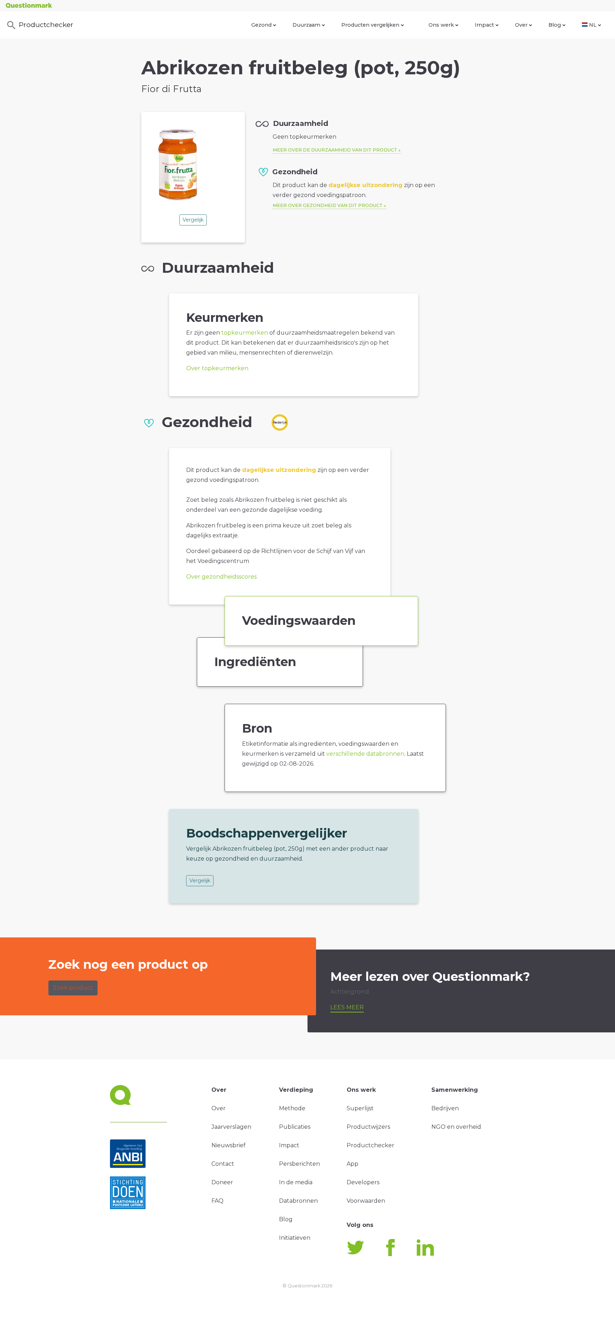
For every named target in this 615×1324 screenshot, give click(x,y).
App (352, 1163)
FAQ (217, 1200)
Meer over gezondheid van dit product (328, 205)
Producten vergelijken (370, 25)
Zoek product (73, 987)
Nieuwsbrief (228, 1145)
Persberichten (299, 1163)
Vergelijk (193, 220)
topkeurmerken (244, 332)
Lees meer (347, 1007)
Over (521, 25)
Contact (222, 1163)
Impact (484, 25)
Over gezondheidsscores (221, 576)
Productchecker (46, 24)
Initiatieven (294, 1237)
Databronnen (298, 1200)
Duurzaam (306, 25)
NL (592, 25)
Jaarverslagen (231, 1126)
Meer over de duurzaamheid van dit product (335, 150)
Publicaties (294, 1126)
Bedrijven (445, 1108)
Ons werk (441, 25)
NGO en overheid (456, 1126)
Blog (554, 25)
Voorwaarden (366, 1200)
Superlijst (360, 1108)
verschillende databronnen (365, 753)
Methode (292, 1108)
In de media (295, 1182)
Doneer (222, 1182)
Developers (363, 1182)
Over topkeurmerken (217, 368)
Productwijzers (368, 1126)
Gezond (261, 25)
